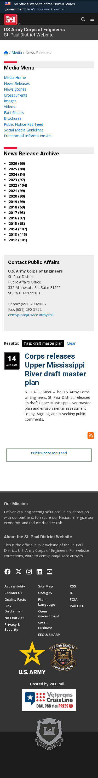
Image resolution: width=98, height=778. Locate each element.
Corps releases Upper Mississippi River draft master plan (55, 369)
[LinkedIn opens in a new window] (39, 571)
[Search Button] (81, 19)
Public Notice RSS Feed (49, 453)
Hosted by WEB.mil (47, 683)
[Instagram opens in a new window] (29, 571)
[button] (45, 9)
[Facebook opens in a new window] (7, 571)
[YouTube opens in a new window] (49, 571)
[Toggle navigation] (90, 19)
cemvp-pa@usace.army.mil (30, 314)
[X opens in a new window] (18, 571)
